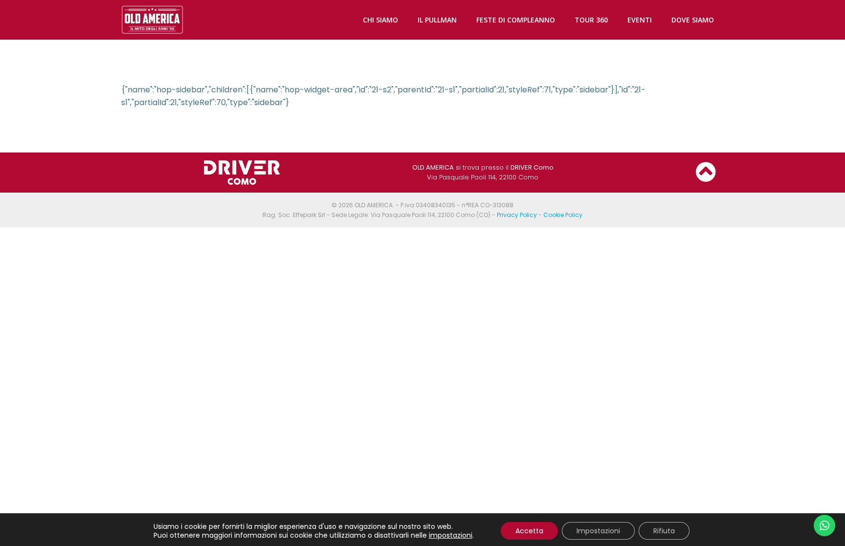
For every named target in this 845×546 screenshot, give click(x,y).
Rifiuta (664, 531)
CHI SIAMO (380, 19)
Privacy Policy (517, 215)
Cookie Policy (562, 215)
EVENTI (639, 19)
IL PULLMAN (437, 19)
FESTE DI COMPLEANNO (515, 19)
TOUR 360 (591, 19)
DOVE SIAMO (692, 19)
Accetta (529, 531)
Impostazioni (598, 531)
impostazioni (450, 535)
